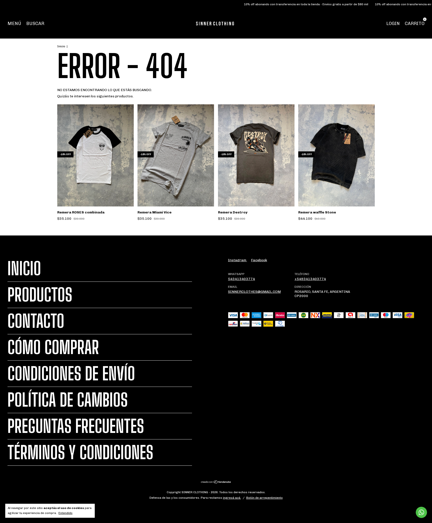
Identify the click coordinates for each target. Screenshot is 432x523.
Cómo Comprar (53, 347)
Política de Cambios (68, 399)
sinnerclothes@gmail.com (254, 292)
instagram (237, 260)
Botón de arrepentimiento (264, 497)
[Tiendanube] (216, 482)
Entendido (65, 513)
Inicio (61, 46)
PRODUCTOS (40, 294)
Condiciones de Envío (71, 373)
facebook (259, 260)
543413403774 (241, 279)
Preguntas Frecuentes (76, 426)
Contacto (36, 321)
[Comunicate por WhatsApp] (421, 512)
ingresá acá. (232, 497)
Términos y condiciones (80, 452)
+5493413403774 (310, 279)
